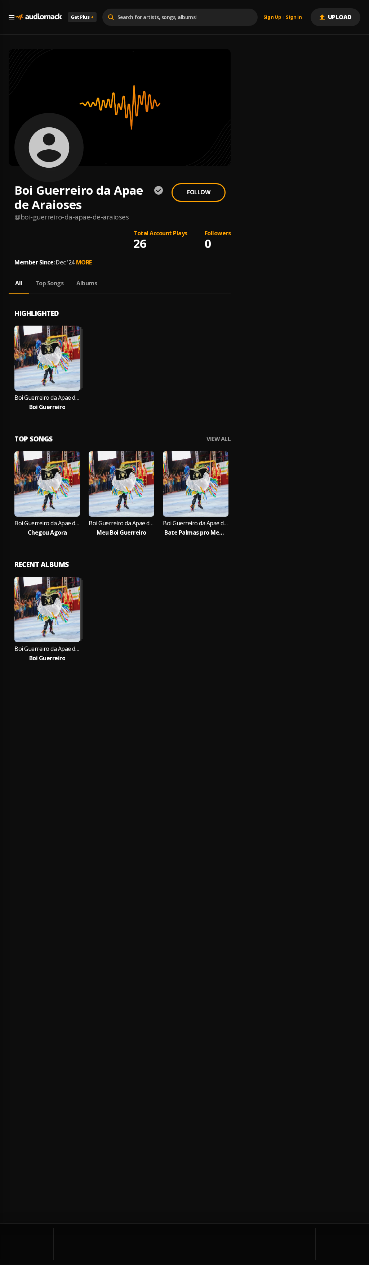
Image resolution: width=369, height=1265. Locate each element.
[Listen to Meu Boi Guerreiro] (121, 484)
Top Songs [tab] (49, 283)
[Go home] (38, 17)
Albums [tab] (86, 283)
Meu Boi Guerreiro (121, 532)
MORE (84, 262)
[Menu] (11, 17)
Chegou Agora (47, 532)
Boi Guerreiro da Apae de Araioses (47, 398)
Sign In (294, 17)
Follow (198, 192)
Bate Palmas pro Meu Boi (195, 532)
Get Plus (82, 17)
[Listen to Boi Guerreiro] (47, 358)
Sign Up (272, 17)
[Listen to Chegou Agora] (47, 484)
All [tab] (18, 283)
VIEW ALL (218, 439)
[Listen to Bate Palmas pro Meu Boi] (195, 484)
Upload (340, 17)
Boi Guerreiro (47, 407)
